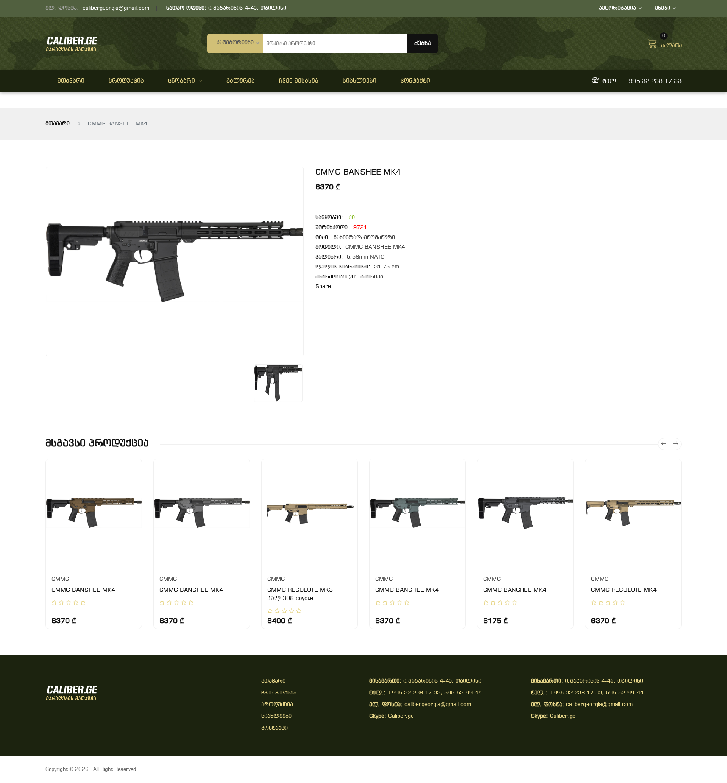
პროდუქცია (126, 81)
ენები (662, 8)
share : (325, 287)
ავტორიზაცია (617, 8)
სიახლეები (359, 81)
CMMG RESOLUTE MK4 (624, 590)
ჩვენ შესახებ (298, 81)
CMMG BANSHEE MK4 (83, 590)
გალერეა (240, 81)
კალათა (671, 42)
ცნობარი (181, 81)
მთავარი (71, 81)
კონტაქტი (415, 81)
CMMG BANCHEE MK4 (514, 590)
